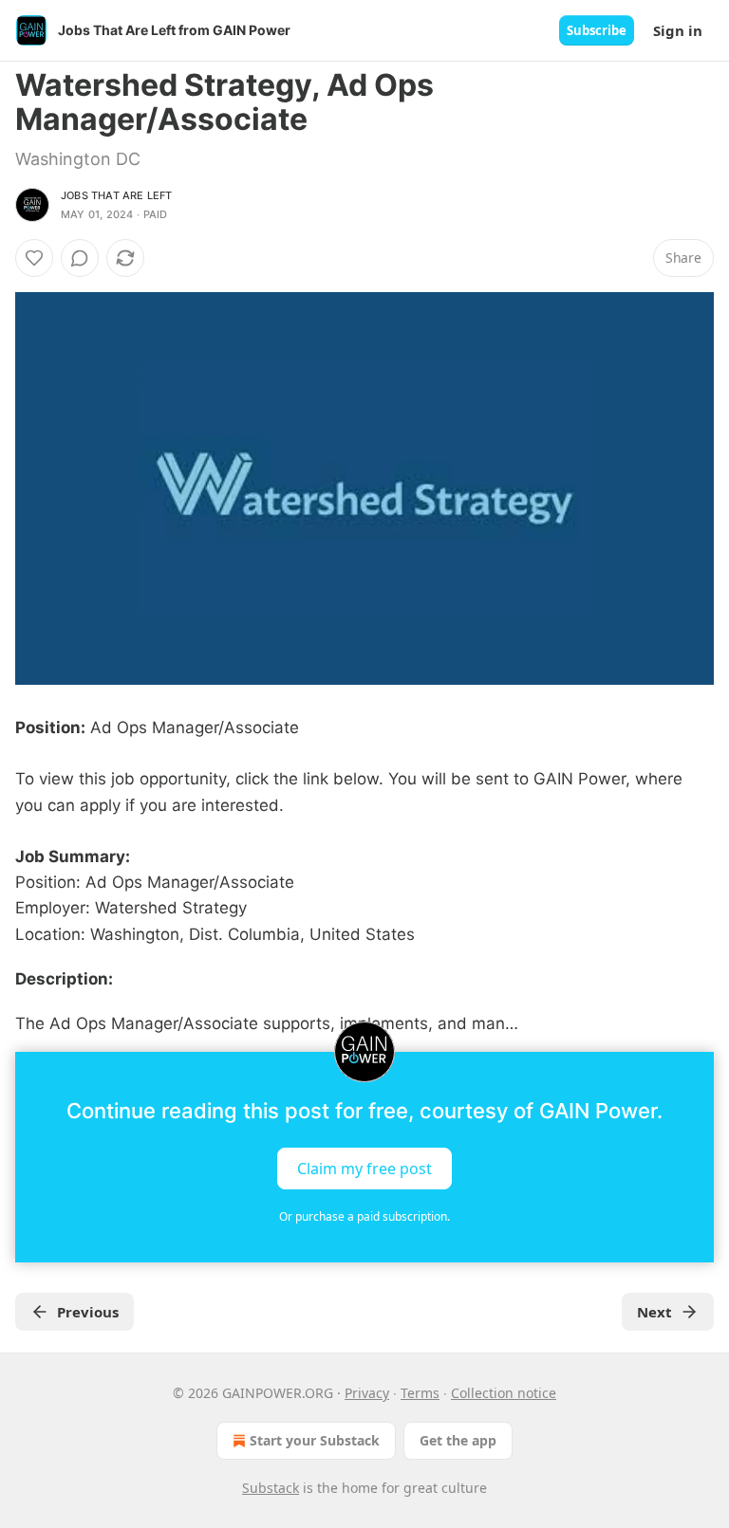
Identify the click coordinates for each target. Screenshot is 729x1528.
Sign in (677, 30)
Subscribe (596, 30)
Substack (270, 1488)
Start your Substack (315, 1440)
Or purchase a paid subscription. (364, 1216)
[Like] (34, 258)
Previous (88, 1311)
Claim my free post (364, 1168)
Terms (420, 1393)
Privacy (367, 1393)
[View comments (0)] (80, 258)
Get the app (458, 1440)
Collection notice (503, 1393)
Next (654, 1311)
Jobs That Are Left (117, 195)
